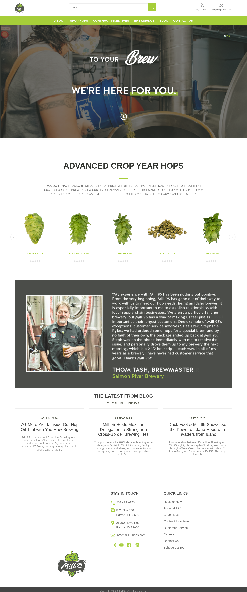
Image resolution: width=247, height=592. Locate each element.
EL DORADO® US (79, 253)
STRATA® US (167, 253)
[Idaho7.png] (211, 229)
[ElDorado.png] (79, 229)
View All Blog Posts (122, 403)
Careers (169, 534)
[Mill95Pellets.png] (167, 229)
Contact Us (171, 541)
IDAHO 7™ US (211, 253)
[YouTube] (121, 545)
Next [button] (232, 237)
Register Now (173, 501)
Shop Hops (171, 514)
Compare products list (221, 9)
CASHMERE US (123, 253)
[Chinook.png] (35, 229)
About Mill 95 (172, 508)
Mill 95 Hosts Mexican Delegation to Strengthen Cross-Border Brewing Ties (123, 429)
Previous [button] (13, 237)
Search (152, 7)
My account (202, 9)
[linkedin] (137, 545)
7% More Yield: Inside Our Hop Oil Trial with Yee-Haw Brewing (49, 427)
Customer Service (176, 528)
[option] (123, 334)
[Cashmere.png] (123, 229)
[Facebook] (129, 545)
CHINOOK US (35, 253)
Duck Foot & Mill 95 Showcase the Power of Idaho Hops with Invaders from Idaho (197, 429)
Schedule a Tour (175, 547)
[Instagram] (113, 545)
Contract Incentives (177, 521)
